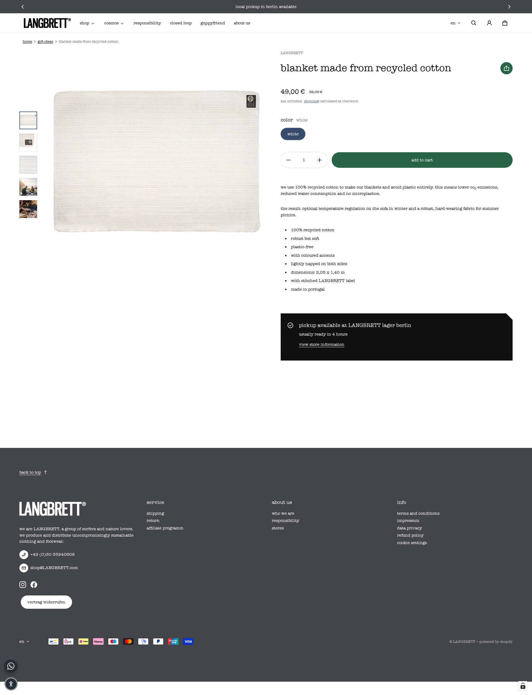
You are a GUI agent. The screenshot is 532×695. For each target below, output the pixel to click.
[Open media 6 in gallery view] (28, 209)
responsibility (147, 23)
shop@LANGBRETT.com (54, 567)
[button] (474, 23)
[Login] (489, 23)
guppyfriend (213, 23)
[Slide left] (22, 6)
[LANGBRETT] (47, 23)
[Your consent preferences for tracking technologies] (523, 686)
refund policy (410, 535)
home (27, 41)
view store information (321, 344)
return (153, 520)
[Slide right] (509, 6)
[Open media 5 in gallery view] (28, 187)
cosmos (111, 23)
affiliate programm (165, 528)
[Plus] (319, 160)
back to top (30, 472)
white (293, 133)
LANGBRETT (464, 642)
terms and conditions (418, 513)
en (453, 23)
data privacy (409, 528)
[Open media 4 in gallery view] (28, 165)
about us (242, 23)
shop (84, 23)
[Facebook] (33, 584)
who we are (283, 513)
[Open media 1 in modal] (156, 165)
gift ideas (45, 41)
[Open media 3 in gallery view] (28, 142)
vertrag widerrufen (46, 602)
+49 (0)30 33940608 (52, 554)
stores (278, 528)
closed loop (181, 23)
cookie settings (412, 542)
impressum (408, 520)
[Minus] (288, 160)
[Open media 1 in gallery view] (28, 120)
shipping (311, 101)
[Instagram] (22, 584)
